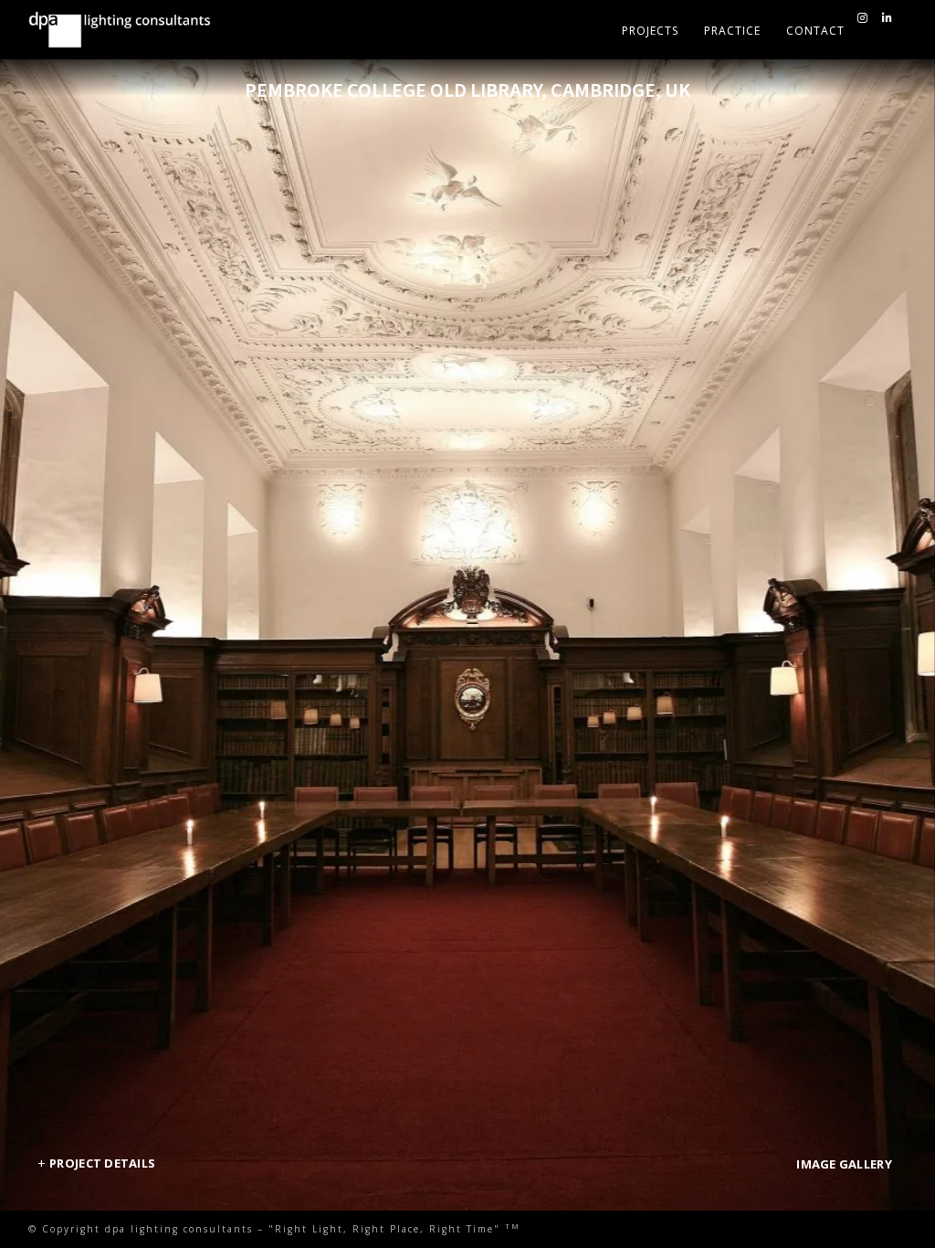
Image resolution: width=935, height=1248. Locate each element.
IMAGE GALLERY (843, 1164)
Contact (815, 30)
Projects (650, 30)
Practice (732, 30)
